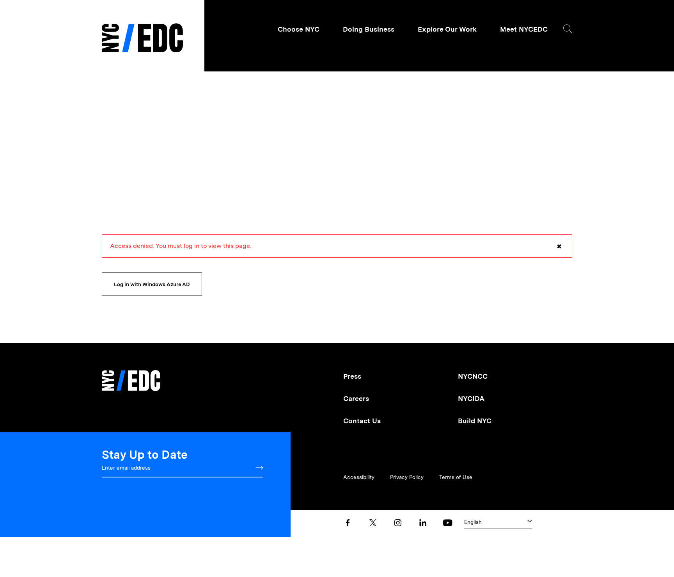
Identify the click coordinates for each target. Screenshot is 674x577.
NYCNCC (473, 376)
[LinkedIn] (422, 522)
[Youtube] (447, 522)
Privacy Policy (407, 477)
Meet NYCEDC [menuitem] (524, 29)
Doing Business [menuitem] (368, 29)
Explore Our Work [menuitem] (447, 29)
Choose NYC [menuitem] (298, 29)
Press (352, 376)
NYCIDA (471, 398)
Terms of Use (455, 477)
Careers (356, 398)
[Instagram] (398, 522)
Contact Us (362, 421)
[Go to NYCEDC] (131, 375)
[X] (373, 522)
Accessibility (358, 477)
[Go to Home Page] (142, 38)
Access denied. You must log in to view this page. (336, 250)
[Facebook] (348, 522)
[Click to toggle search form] (567, 28)
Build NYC (474, 421)
